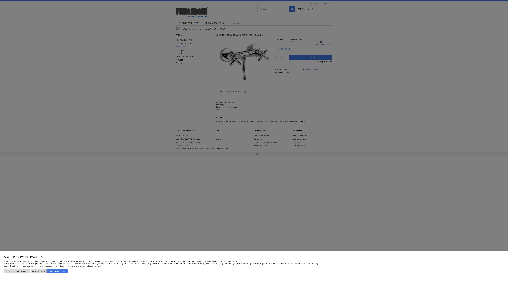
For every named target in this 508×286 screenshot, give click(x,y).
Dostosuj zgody (38, 271)
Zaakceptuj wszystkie (57, 271)
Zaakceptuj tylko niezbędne (17, 271)
